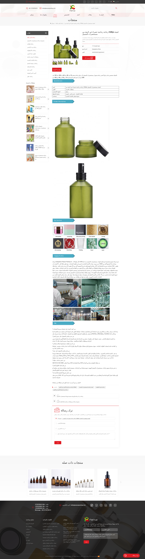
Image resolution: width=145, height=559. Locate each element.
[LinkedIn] (105, 505)
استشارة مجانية (32, 1)
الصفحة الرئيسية (30, 523)
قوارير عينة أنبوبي (31, 53)
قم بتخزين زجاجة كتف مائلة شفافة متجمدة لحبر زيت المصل (61, 491)
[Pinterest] (110, 505)
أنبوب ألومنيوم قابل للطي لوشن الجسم (70, 524)
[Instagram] (101, 505)
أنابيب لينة (29, 70)
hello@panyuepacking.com (48, 8)
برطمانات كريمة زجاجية (32, 57)
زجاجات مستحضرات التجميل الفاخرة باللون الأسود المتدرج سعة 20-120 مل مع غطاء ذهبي (71, 541)
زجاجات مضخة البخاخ (32, 63)
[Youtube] (115, 505)
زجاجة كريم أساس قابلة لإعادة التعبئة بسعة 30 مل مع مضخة (70, 528)
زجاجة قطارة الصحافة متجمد (49, 546)
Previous (24, 482)
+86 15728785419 (33, 8)
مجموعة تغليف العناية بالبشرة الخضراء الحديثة (40, 136)
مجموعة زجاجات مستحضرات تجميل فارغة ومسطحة (40, 128)
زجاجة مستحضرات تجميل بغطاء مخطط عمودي (40, 88)
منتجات (55, 15)
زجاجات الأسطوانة (31, 50)
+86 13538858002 (40, 508)
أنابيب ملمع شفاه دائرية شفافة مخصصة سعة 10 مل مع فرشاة (70, 536)
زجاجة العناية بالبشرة (32, 60)
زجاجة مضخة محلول (47, 529)
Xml (81, 556)
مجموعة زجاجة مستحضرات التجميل (35, 40)
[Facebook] (96, 505)
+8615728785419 (46, 510)
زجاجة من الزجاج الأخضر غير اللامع (61, 389)
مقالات (90, 15)
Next (121, 482)
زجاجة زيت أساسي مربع (48, 540)
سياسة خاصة (86, 556)
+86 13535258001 (40, 506)
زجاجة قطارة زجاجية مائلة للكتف (107, 491)
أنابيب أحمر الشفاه (31, 73)
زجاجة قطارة (30, 44)
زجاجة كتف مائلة (31, 37)
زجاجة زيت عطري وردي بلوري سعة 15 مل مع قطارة (71, 532)
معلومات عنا (43, 15)
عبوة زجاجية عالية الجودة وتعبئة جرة (51, 532)
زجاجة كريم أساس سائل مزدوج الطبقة (40, 117)
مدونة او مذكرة (29, 543)
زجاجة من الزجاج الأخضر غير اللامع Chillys (67, 387)
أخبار (78, 15)
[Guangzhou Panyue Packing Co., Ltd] (72, 8)
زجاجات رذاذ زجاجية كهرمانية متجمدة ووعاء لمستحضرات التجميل (38, 491)
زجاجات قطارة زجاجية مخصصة (50, 537)
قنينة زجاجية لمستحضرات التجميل (86, 387)
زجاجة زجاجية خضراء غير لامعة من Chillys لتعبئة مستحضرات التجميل (76, 418)
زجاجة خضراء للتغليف (100, 387)
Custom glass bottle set (49, 534)
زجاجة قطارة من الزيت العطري (50, 526)
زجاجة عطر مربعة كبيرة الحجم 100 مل (40, 107)
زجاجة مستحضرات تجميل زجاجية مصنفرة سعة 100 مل (40, 157)
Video (113, 15)
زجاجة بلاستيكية (31, 66)
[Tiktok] (91, 505)
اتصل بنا (101, 15)
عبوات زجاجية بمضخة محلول (49, 543)
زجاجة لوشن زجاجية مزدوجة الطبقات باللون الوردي (40, 147)
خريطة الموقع (77, 556)
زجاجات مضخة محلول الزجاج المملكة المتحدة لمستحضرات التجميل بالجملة (84, 491)
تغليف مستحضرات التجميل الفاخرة (51, 523)
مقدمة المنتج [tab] (56, 69)
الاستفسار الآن (88, 58)
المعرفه (28, 534)
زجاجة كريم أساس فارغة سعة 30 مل (40, 97)
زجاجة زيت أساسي (31, 47)
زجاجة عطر (30, 76)
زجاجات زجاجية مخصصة (48, 548)
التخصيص (66, 15)
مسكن (32, 15)
